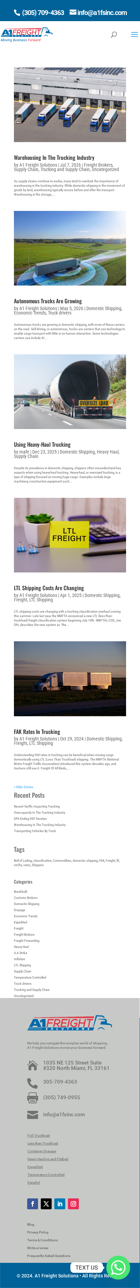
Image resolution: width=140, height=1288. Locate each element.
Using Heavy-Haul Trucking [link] (42, 444)
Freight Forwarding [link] (26, 940)
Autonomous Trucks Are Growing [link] (48, 301)
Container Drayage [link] (42, 1151)
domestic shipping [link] (85, 860)
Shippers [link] (38, 865)
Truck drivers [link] (59, 313)
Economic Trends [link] (30, 313)
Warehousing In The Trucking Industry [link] (54, 157)
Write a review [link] (37, 1248)
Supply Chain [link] (26, 169)
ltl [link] (118, 860)
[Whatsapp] (118, 1267)
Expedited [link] (20, 922)
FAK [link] (101, 860)
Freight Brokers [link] (98, 165)
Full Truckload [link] (39, 1135)
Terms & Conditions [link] (42, 1240)
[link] (27, 34)
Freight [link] (20, 599)
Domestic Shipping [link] (103, 308)
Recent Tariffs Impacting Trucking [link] (37, 806)
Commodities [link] (62, 860)
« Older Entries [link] (23, 787)
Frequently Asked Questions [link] (48, 1256)
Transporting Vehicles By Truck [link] (35, 831)
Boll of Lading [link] (23, 860)
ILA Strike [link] (20, 953)
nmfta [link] (18, 865)
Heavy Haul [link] (108, 452)
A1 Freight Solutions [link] (38, 165)
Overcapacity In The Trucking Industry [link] (39, 812)
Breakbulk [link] (21, 891)
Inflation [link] (19, 959)
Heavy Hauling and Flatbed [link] (48, 1159)
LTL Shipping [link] (41, 599)
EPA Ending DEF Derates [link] (30, 819)
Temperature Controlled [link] (30, 977)
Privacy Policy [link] (38, 1232)
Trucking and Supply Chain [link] (65, 169)
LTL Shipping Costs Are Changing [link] (49, 588)
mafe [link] (24, 452)
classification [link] (42, 860)
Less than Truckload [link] (43, 1143)
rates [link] (27, 865)
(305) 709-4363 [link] (42, 13)
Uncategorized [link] (105, 169)
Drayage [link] (19, 910)
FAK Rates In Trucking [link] (37, 731)
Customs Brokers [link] (26, 898)
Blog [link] (30, 1224)
